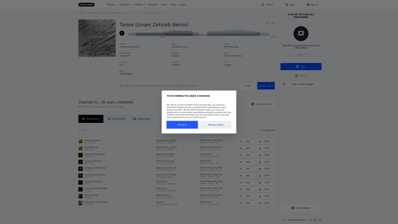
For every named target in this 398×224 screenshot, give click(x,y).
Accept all (182, 125)
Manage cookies (215, 125)
